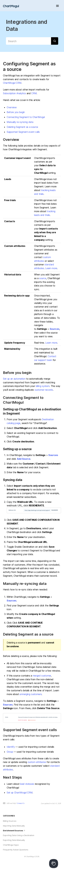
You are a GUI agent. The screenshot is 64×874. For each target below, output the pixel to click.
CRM (34, 93)
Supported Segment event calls (23, 131)
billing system (43, 386)
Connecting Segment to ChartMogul (26, 117)
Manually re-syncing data (20, 122)
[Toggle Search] (54, 41)
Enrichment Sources (13, 830)
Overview (12, 107)
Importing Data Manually (14, 826)
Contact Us (21, 803)
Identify (11, 746)
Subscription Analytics (14, 93)
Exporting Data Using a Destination (18, 835)
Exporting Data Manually (14, 840)
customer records (44, 389)
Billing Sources (9, 821)
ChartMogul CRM (12, 82)
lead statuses (27, 783)
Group (10, 751)
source (42, 278)
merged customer (42, 675)
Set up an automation (14, 378)
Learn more (51, 268)
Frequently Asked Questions (15, 849)
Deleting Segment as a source (22, 126)
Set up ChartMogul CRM (19, 792)
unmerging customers (30, 694)
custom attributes (37, 762)
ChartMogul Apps (11, 845)
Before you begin (16, 112)
